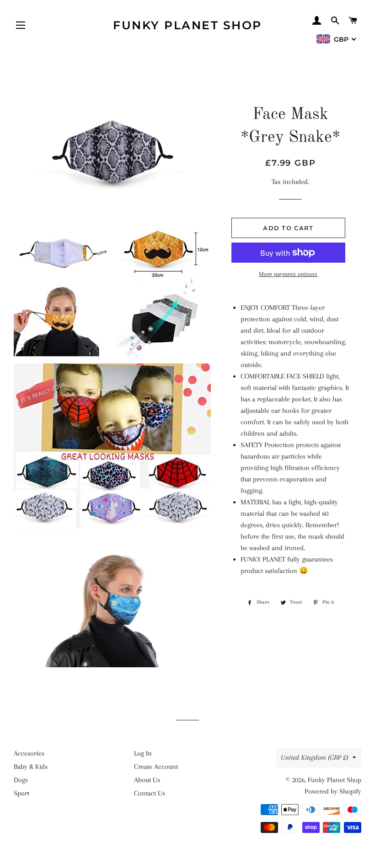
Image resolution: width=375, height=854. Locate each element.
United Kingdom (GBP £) (314, 757)
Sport (21, 793)
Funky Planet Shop (187, 25)
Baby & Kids (31, 766)
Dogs (21, 780)
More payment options (288, 273)
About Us (147, 780)
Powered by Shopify (333, 791)
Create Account (156, 766)
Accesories (29, 753)
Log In (143, 753)
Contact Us (149, 793)
